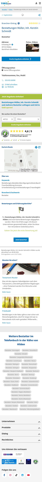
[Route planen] (12, 44)
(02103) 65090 (10, 80)
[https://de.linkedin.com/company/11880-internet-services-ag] (22, 475)
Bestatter (6, 37)
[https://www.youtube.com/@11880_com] (28, 475)
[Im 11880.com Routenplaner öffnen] (36, 147)
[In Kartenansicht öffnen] (39, 147)
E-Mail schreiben (11, 84)
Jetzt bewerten (21, 240)
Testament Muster (10, 277)
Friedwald (6, 311)
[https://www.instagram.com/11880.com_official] (10, 475)
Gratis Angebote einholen (19, 59)
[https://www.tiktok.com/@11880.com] (16, 475)
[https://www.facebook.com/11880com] (4, 475)
